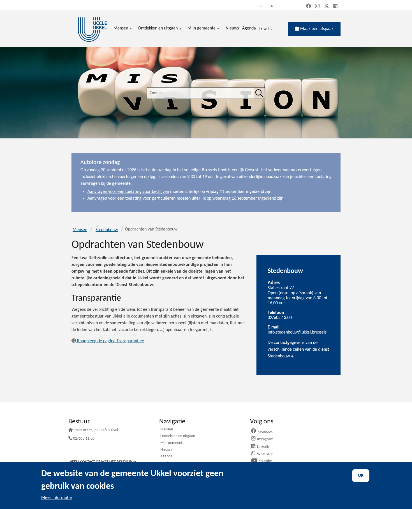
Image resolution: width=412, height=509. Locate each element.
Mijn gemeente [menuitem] (202, 28)
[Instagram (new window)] (317, 6)
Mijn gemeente (172, 443)
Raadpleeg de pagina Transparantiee (110, 341)
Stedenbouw (107, 230)
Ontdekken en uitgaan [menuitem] (158, 28)
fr (261, 6)
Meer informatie (56, 498)
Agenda (166, 456)
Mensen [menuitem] (121, 28)
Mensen (80, 230)
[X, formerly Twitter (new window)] (326, 6)
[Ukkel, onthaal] (92, 28)
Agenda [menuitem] (249, 28)
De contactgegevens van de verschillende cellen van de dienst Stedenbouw (298, 350)
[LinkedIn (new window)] (335, 6)
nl (273, 6)
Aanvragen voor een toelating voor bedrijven (128, 192)
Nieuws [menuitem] (232, 28)
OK (361, 475)
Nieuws (166, 450)
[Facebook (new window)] (308, 6)
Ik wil (264, 29)
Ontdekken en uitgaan (177, 436)
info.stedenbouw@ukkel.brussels (297, 332)
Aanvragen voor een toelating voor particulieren (132, 198)
